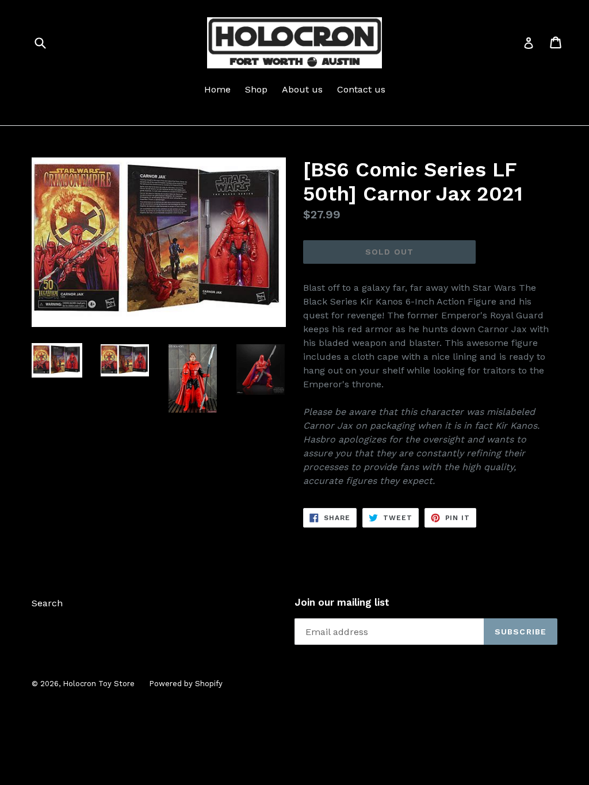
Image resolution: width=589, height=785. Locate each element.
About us (302, 89)
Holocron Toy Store (99, 683)
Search (47, 603)
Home (217, 89)
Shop (256, 89)
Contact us (361, 89)
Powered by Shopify (186, 683)
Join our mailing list (341, 602)
